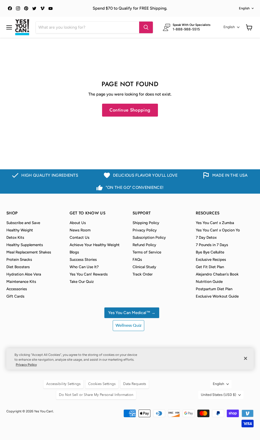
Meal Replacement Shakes (28, 252)
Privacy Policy (145, 230)
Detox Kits (15, 237)
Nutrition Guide (209, 281)
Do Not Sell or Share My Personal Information (96, 394)
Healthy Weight (19, 230)
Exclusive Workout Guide (217, 296)
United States (218, 395)
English (244, 8)
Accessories (16, 289)
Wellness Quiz (128, 325)
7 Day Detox (206, 237)
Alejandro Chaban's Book (217, 274)
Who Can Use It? (84, 267)
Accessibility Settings (63, 383)
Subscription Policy (149, 237)
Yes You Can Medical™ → (131, 312)
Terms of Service (147, 252)
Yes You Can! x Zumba (215, 223)
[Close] (245, 358)
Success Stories (83, 259)
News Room (80, 230)
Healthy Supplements (24, 245)
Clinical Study (144, 267)
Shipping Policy (146, 223)
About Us (78, 223)
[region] (130, 359)
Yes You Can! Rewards (89, 274)
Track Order (143, 274)
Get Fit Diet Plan (210, 267)
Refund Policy (144, 245)
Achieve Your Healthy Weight (95, 245)
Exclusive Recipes (211, 259)
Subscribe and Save (23, 223)
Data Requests (134, 383)
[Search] (146, 27)
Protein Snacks (19, 259)
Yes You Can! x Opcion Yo (218, 230)
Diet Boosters (18, 267)
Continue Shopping (129, 110)
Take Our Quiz (82, 281)
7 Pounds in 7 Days (212, 245)
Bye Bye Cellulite (210, 252)
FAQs (137, 259)
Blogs (74, 252)
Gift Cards (15, 296)
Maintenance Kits (21, 281)
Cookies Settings (102, 383)
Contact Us (79, 237)
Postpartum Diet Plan (214, 289)
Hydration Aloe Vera (23, 274)
